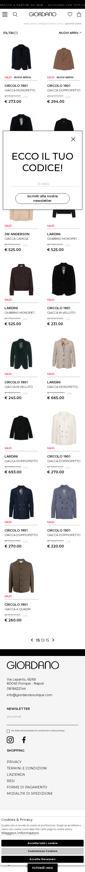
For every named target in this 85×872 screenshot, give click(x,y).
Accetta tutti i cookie (43, 843)
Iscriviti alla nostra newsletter (42, 198)
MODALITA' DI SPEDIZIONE (30, 793)
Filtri (10, 33)
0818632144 (16, 689)
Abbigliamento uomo (51, 23)
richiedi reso (42, 868)
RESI (11, 781)
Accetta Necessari (42, 859)
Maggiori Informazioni (20, 833)
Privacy (14, 762)
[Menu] (4, 14)
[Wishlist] (70, 14)
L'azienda (16, 775)
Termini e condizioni (27, 768)
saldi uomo (30, 23)
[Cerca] (15, 14)
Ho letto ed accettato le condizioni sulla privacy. (38, 730)
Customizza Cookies (42, 851)
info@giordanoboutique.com (29, 695)
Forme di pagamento (27, 787)
